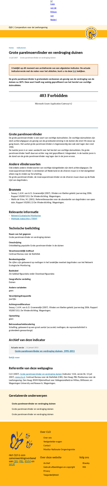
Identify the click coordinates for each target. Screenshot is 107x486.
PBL (21, 461)
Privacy (46, 471)
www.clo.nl (20, 377)
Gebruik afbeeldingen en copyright (59, 467)
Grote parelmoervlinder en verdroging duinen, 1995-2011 (45, 351)
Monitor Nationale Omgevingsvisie (59, 449)
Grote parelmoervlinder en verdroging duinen (41, 374)
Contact (46, 446)
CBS (16, 461)
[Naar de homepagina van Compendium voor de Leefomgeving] (53, 12)
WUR (12, 464)
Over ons (47, 438)
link (74, 71)
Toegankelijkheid (51, 475)
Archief (46, 463)
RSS (84, 467)
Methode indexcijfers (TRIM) (24, 219)
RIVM (28, 461)
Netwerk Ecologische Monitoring (26, 216)
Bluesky (86, 463)
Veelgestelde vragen (52, 442)
